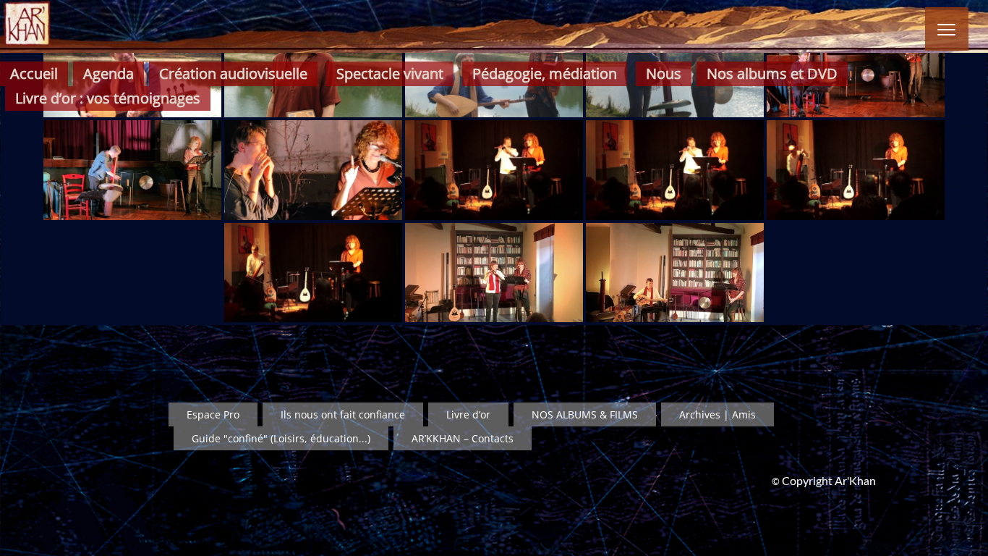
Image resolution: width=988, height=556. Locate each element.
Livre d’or (468, 414)
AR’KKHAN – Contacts (463, 438)
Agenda (108, 73)
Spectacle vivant (389, 73)
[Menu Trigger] (946, 29)
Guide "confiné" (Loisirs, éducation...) (281, 438)
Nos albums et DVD (772, 73)
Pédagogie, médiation (544, 73)
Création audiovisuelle (233, 73)
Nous (663, 73)
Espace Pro (213, 414)
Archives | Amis (717, 414)
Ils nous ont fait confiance (343, 414)
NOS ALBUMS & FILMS (585, 414)
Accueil (34, 73)
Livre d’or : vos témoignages (107, 98)
